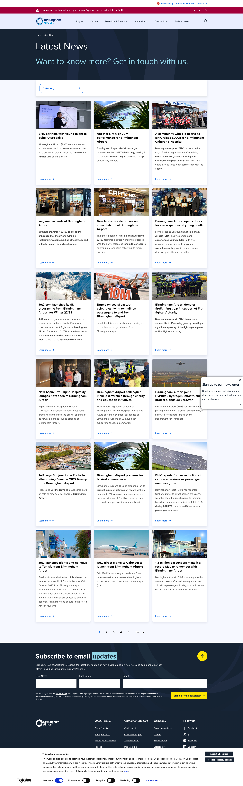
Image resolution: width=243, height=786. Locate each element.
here (126, 771)
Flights (79, 21)
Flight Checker (102, 728)
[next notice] (199, 10)
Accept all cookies (219, 754)
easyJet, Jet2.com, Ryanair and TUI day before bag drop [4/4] (83, 10)
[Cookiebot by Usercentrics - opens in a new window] (24, 780)
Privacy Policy (61, 694)
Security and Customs (105, 740)
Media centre (160, 740)
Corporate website (163, 728)
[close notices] (206, 10)
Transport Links (102, 734)
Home (38, 35)
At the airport (140, 21)
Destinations (161, 21)
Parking (94, 21)
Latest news (160, 746)
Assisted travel (182, 21)
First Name (41, 676)
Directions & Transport (116, 21)
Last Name (85, 676)
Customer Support (133, 734)
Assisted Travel (131, 740)
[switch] (86, 780)
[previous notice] (195, 10)
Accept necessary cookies (219, 760)
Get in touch (130, 728)
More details (152, 780)
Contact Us (202, 3)
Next (137, 632)
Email (126, 676)
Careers (157, 734)
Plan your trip (130, 746)
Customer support (185, 3)
